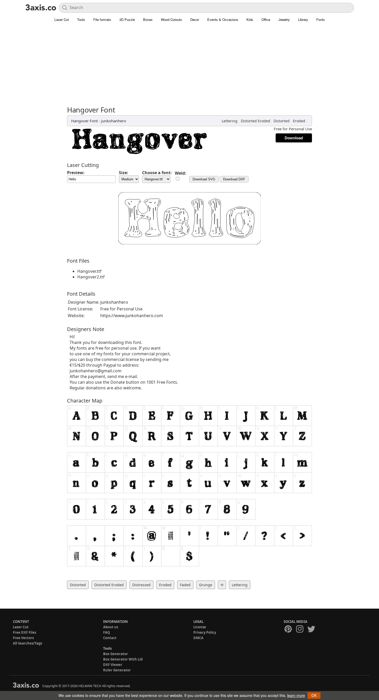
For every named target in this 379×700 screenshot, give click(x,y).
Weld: (180, 173)
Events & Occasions (222, 19)
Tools (81, 19)
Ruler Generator (117, 670)
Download (294, 138)
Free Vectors (23, 637)
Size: (123, 172)
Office (265, 19)
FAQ (106, 632)
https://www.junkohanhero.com (131, 315)
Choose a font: (157, 172)
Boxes (148, 19)
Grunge (205, 584)
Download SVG (204, 179)
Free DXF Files (24, 632)
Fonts (320, 19)
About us (110, 627)
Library (303, 19)
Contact (110, 637)
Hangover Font (84, 120)
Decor (194, 19)
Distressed (141, 584)
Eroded (299, 120)
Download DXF (234, 179)
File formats (102, 19)
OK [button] (314, 695)
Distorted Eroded (255, 120)
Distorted (282, 120)
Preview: (76, 172)
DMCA (198, 637)
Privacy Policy (204, 632)
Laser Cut (61, 19)
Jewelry (284, 19)
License (199, 627)
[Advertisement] (189, 67)
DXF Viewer (112, 664)
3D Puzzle (127, 19)
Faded (185, 584)
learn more (296, 695)
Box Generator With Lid (123, 659)
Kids (249, 19)
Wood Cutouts (171, 19)
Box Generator (115, 653)
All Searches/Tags (27, 643)
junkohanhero (113, 120)
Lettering (229, 120)
